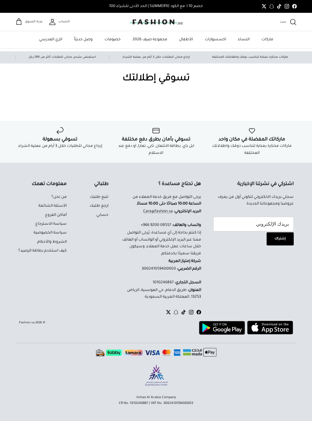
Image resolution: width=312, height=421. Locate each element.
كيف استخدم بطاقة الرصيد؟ (42, 251)
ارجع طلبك (99, 206)
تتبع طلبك (99, 197)
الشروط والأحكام (52, 242)
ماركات (267, 40)
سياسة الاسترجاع (51, 224)
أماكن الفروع (56, 215)
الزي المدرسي (50, 40)
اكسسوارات (215, 40)
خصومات (113, 40)
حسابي (102, 215)
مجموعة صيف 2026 (150, 40)
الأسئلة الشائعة (52, 206)
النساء (244, 40)
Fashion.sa (26, 323)
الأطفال (186, 40)
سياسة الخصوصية (50, 233)
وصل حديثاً (83, 40)
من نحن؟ (59, 197)
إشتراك (280, 239)
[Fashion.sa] (156, 22)
